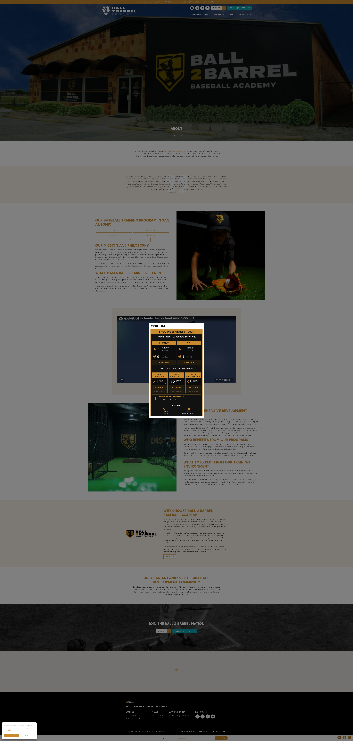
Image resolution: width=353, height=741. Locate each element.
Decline (27, 736)
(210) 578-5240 (164, 413)
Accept (11, 736)
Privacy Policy (7, 730)
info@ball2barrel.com (189, 413)
